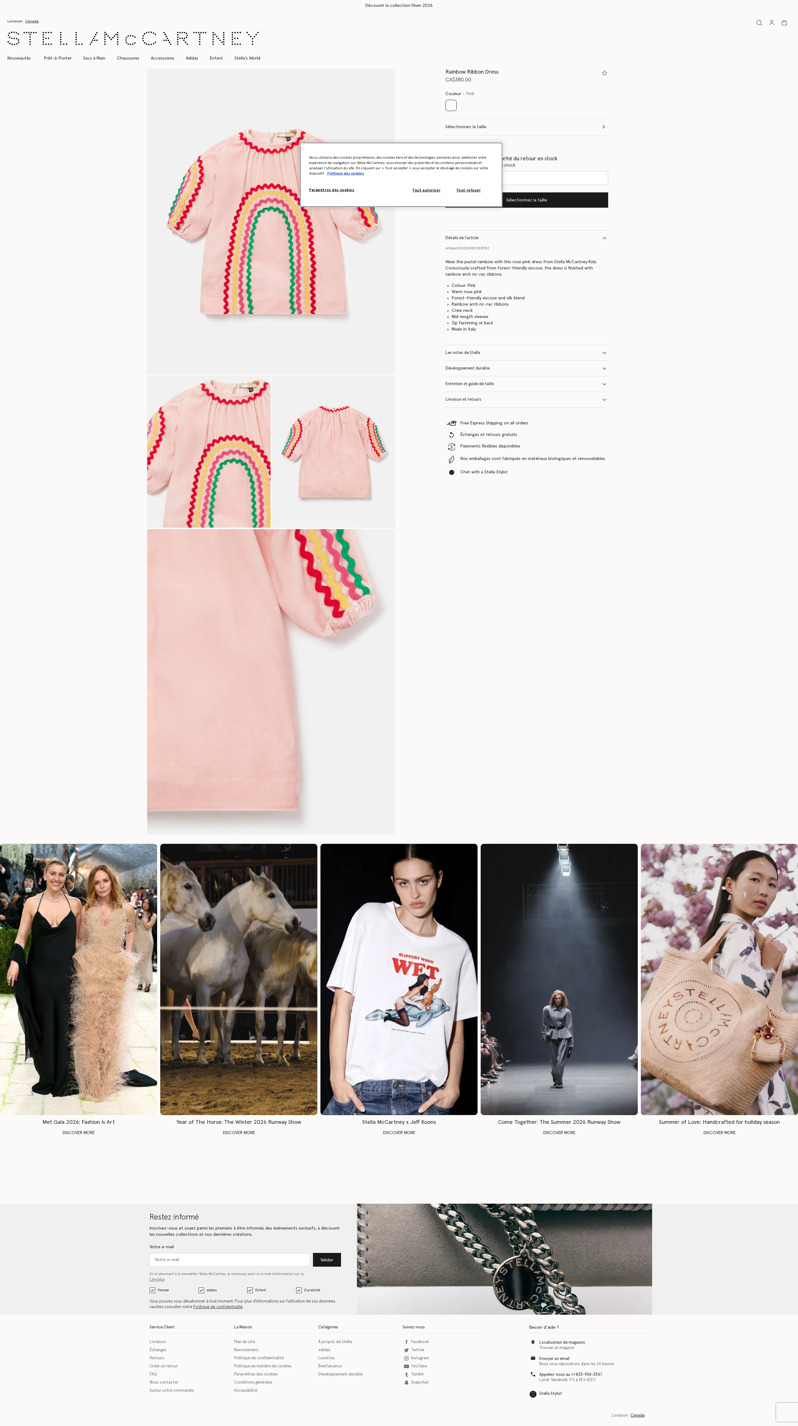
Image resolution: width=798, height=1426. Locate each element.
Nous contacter (164, 1382)
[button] (271, 221)
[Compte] (772, 22)
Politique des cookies (345, 173)
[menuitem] (22, 58)
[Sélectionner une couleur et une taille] (604, 73)
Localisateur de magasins (562, 1343)
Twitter (418, 1350)
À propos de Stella (335, 1342)
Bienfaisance (330, 1366)
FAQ (153, 1374)
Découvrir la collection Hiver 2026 (399, 5)
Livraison (158, 1342)
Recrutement (246, 1350)
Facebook (420, 1342)
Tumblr (417, 1374)
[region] (401, 175)
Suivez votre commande (172, 1391)
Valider (326, 1260)
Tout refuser (468, 190)
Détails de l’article (461, 238)
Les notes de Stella (462, 353)
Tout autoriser (426, 190)
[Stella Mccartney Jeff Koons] (399, 979)
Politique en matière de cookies (262, 1366)
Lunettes (326, 1358)
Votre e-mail (162, 1247)
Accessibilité (245, 1391)
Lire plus (157, 1280)
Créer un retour (164, 1366)
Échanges (158, 1350)
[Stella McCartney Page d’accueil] (133, 38)
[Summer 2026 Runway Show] (559, 979)
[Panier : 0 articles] (784, 23)
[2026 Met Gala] (78, 979)
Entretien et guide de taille (469, 384)
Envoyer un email (554, 1359)
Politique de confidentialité (218, 1307)
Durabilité (312, 1290)
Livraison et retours (463, 400)
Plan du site (244, 1342)
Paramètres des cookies (256, 1374)
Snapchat (420, 1382)
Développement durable (467, 368)
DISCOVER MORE (79, 1133)
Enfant (260, 1290)
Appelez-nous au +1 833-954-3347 (570, 1375)
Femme (163, 1290)
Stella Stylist (550, 1394)
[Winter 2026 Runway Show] (238, 979)
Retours (157, 1358)
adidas (212, 1290)
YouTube (419, 1366)
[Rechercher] (759, 23)
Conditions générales (253, 1382)
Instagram (420, 1358)
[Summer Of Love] (719, 979)
